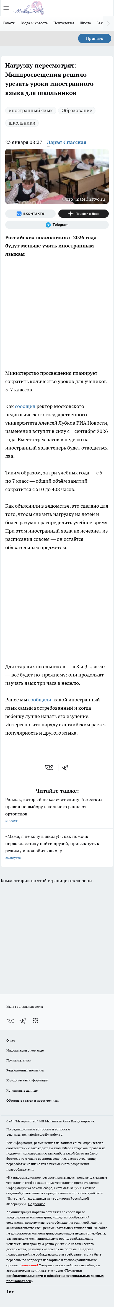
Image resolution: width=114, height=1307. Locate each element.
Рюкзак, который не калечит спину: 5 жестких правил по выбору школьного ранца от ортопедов (53, 810)
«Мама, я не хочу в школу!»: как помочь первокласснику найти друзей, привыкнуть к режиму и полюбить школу (52, 846)
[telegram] (66, 767)
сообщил (25, 406)
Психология (63, 22)
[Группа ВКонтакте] (30, 214)
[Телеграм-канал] (57, 225)
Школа (85, 22)
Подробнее (36, 1204)
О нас (10, 1040)
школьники (22, 123)
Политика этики (18, 1060)
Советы (9, 22)
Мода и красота (34, 22)
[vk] (49, 767)
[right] (108, 23)
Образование (76, 110)
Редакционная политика (25, 1070)
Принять (94, 38)
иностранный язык (31, 110)
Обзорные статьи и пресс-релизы (32, 1100)
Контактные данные (22, 1090)
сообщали (39, 699)
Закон (102, 22)
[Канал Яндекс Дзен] (83, 214)
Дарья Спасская (67, 142)
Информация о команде (25, 1050)
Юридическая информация (27, 1080)
